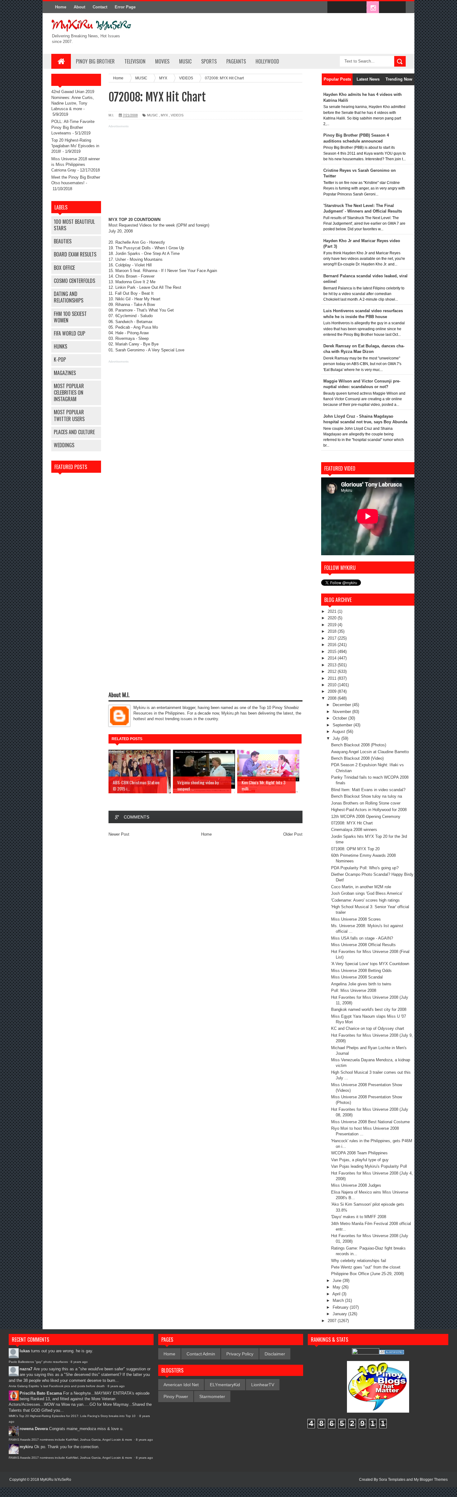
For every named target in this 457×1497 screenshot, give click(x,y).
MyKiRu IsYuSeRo (55, 1479)
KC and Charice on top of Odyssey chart (367, 1028)
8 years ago (79, 1361)
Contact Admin (201, 1353)
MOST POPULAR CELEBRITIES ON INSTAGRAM (69, 392)
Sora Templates (392, 1479)
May (337, 1287)
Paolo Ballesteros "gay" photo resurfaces (38, 1361)
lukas (25, 1351)
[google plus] (399, 7)
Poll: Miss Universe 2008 (353, 990)
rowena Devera (34, 1428)
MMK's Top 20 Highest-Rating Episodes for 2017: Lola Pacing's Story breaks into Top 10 (72, 1416)
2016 (333, 644)
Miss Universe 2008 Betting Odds (361, 970)
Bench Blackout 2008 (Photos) (358, 745)
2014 (333, 658)
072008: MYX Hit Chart (352, 823)
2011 (333, 678)
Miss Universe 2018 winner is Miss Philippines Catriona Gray (75, 164)
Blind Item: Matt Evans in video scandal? (368, 789)
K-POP (60, 359)
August (339, 731)
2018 (333, 631)
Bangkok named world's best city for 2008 (368, 1009)
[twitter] (346, 7)
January (340, 1314)
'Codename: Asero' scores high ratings (365, 900)
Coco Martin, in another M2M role (361, 887)
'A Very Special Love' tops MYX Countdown (370, 963)
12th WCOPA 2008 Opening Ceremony (365, 816)
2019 (333, 624)
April (337, 1294)
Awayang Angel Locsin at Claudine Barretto (370, 751)
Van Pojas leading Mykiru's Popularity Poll (369, 1166)
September (343, 725)
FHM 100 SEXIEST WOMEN (70, 317)
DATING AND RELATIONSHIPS (68, 297)
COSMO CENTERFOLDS (74, 280)
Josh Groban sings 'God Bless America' (366, 893)
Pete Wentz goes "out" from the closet (365, 1267)
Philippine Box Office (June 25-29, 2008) (367, 1273)
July (337, 738)
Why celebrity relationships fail (358, 1260)
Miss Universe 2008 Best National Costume (370, 1121)
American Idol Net (181, 1384)
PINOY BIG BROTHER (95, 61)
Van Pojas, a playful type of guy (360, 1159)
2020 (333, 618)
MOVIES (162, 61)
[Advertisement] (205, 173)
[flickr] (359, 7)
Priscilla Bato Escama (41, 1393)
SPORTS (209, 61)
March (339, 1300)
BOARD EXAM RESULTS (75, 254)
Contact (100, 7)
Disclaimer (275, 1353)
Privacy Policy (239, 1353)
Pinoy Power (176, 1396)
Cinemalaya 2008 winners (354, 829)
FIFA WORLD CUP (69, 333)
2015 (333, 651)
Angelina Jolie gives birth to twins (361, 984)
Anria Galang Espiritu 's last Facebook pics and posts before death (57, 1386)
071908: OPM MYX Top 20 (355, 849)
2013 (333, 665)
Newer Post (118, 834)
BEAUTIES (63, 241)
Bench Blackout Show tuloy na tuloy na (366, 796)
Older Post (292, 834)
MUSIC (185, 61)
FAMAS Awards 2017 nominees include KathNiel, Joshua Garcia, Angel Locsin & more (71, 1439)
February (341, 1307)
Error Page (125, 7)
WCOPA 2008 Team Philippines (359, 1153)
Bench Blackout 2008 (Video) (357, 758)
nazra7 (26, 1369)
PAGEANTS (236, 61)
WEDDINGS (64, 445)
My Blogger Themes (431, 1479)
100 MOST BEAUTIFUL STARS (74, 225)
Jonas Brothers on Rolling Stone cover (365, 803)
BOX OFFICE (64, 267)
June (338, 1280)
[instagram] (373, 7)
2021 (333, 611)
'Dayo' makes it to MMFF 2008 (358, 1216)
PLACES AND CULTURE (74, 432)
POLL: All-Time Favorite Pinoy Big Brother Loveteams (73, 127)
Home (60, 7)
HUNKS (60, 346)
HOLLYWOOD (267, 61)
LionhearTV (262, 1384)
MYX (164, 115)
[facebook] (333, 7)
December (342, 704)
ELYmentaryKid (225, 1384)
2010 (333, 685)
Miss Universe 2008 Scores (356, 919)
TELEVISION (134, 61)
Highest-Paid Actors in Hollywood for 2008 (369, 809)
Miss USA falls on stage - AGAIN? (362, 938)
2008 (333, 698)
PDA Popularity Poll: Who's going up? (365, 868)
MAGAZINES (65, 373)
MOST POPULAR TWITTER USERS (69, 415)
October (340, 718)
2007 (333, 1320)
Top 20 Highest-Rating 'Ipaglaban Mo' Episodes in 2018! (75, 146)
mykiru (26, 1446)
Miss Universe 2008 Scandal (357, 977)
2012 (333, 671)
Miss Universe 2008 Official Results (363, 944)
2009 (333, 691)
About (79, 7)
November (342, 711)
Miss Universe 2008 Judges (356, 1185)
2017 (333, 638)
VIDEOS (177, 115)
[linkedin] (386, 7)
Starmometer (212, 1396)
